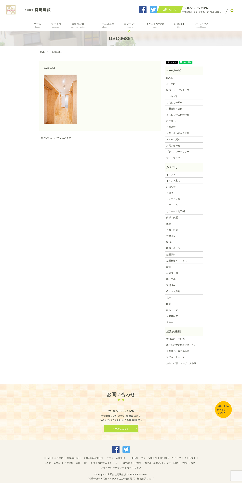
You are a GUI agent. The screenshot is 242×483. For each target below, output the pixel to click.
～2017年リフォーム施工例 (143, 458)
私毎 (168, 297)
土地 (168, 223)
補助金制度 (172, 316)
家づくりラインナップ (177, 90)
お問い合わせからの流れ (179, 133)
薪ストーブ (172, 310)
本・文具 (170, 279)
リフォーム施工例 (104, 25)
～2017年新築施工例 (92, 458)
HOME (42, 52)
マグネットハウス (175, 357)
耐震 (168, 303)
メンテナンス (173, 199)
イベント (170, 174)
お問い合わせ (173, 145)
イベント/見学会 (155, 25)
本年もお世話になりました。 (181, 345)
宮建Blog (179, 25)
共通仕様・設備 (174, 108)
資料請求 (170, 127)
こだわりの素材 (174, 102)
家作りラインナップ (170, 458)
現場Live (170, 285)
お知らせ (170, 186)
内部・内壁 (172, 217)
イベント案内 (173, 180)
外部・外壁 (172, 229)
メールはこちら (121, 428)
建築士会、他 (173, 248)
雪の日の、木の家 (175, 338)
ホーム (37, 25)
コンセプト (172, 96)
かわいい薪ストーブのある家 (56, 137)
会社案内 (56, 25)
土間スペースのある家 (177, 351)
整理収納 (170, 254)
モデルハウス (201, 25)
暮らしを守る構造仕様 (177, 114)
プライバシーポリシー (177, 151)
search (232, 10)
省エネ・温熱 (173, 291)
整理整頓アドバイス (176, 260)
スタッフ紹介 (173, 139)
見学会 (169, 322)
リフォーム (172, 205)
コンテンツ (130, 25)
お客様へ (170, 121)
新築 (168, 266)
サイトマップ (173, 158)
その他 (169, 193)
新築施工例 (77, 25)
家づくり (170, 242)
